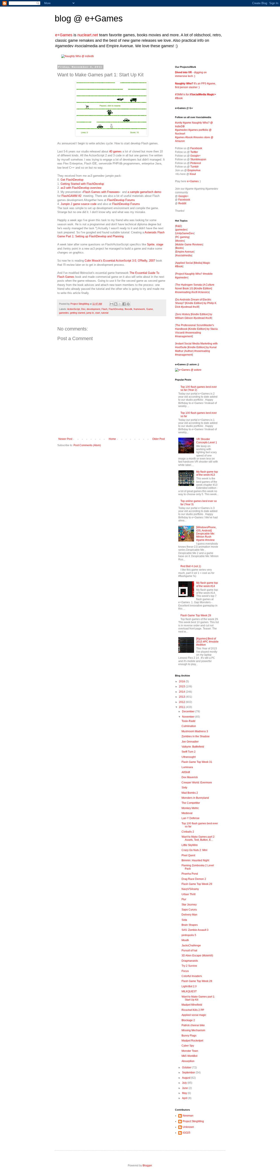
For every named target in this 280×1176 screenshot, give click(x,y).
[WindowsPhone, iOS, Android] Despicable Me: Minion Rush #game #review (206, 534)
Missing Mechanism (193, 1030)
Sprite (150, 244)
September (189, 1072)
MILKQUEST (189, 991)
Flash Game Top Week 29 (195, 615)
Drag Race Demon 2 (194, 879)
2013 (182, 696)
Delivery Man (189, 914)
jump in (90, 312)
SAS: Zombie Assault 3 (195, 929)
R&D (178, 226)
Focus (185, 971)
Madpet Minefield (192, 1004)
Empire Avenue (185, 251)
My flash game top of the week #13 (207, 473)
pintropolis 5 (189, 935)
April (185, 1098)
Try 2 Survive (189, 965)
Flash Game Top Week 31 (197, 762)
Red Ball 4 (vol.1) (190, 566)
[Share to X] (120, 304)
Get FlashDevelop (72, 179)
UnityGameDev (185, 233)
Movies (180, 240)
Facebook (196, 148)
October (187, 1067)
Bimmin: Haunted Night (195, 860)
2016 (182, 681)
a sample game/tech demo (144, 192)
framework (139, 309)
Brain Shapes (190, 924)
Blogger (147, 1165)
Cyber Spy (188, 1045)
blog (63, 18)
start (97, 312)
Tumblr (194, 166)
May (185, 1093)
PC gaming (182, 237)
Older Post (158, 438)
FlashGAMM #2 (71, 195)
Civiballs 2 (188, 831)
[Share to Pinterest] (128, 304)
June (185, 1088)
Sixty (184, 787)
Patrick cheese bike (193, 1025)
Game (149, 309)
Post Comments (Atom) (87, 445)
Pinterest (195, 163)
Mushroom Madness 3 (195, 731)
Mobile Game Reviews (189, 244)
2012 (182, 702)
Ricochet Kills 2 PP (193, 1010)
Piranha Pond (190, 873)
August (186, 1077)
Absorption (188, 1061)
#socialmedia (184, 255)
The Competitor (191, 802)
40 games (115, 151)
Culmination (189, 726)
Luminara (187, 767)
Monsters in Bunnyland (195, 797)
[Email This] (111, 304)
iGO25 (186, 1132)
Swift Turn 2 (189, 751)
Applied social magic (194, 1015)
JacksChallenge (191, 945)
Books (179, 248)
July (184, 1082)
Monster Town (190, 1050)
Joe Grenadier (190, 741)
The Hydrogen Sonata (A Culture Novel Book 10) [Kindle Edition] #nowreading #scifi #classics (194, 288)
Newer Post (65, 438)
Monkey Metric (190, 808)
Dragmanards (190, 960)
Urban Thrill (189, 894)
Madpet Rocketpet (192, 1040)
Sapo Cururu (189, 909)
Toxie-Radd (188, 721)
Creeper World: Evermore (197, 782)
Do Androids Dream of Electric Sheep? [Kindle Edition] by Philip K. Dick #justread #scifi (196, 303)
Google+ (195, 155)
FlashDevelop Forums (121, 200)
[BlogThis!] (116, 304)
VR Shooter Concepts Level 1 (206, 441)
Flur (184, 899)
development (93, 309)
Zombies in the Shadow (196, 736)
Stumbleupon (198, 159)
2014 (182, 691)
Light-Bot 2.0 (189, 986)
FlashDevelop (116, 309)
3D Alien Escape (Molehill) (197, 955)
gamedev (64, 312)
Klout (193, 174)
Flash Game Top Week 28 (197, 981)
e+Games (104, 18)
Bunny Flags (189, 1035)
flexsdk (128, 309)
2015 (182, 686)
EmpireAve (194, 170)
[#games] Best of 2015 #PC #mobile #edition (207, 642)
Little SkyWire (190, 845)
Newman (188, 1115)
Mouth (185, 940)
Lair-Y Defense (191, 818)
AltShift (186, 772)
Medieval (187, 813)
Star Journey (189, 904)
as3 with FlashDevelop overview (81, 187)
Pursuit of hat (189, 950)
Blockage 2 (188, 1020)
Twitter (194, 152)
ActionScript (73, 309)
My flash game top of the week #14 (207, 584)
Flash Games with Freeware (101, 192)
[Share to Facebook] (124, 304)
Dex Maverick (190, 777)
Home (112, 438)
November (188, 716)
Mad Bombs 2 (190, 792)
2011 (182, 707)
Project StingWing (80, 303)
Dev (83, 309)
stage (159, 244)
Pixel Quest (188, 855)
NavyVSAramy (190, 889)
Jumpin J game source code (78, 204)
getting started (77, 312)
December (188, 711)
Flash (104, 309)
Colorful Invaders (192, 976)
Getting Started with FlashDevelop (82, 183)
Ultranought (189, 756)
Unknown (188, 1127)
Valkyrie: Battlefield (193, 746)
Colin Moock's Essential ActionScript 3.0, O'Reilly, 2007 (120, 260)
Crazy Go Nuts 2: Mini (194, 850)
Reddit (182, 203)
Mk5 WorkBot (189, 1055)
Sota (184, 919)
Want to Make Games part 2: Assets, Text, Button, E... (198, 838)
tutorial (104, 312)
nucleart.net (87, 35)
